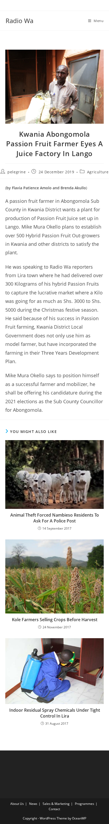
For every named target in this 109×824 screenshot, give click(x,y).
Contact (54, 809)
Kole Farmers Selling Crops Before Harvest (54, 620)
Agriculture (98, 171)
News (33, 803)
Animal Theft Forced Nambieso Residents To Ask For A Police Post (54, 518)
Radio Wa (19, 20)
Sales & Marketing (56, 803)
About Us (17, 803)
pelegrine (16, 171)
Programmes (84, 803)
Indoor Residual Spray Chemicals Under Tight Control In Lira (54, 713)
